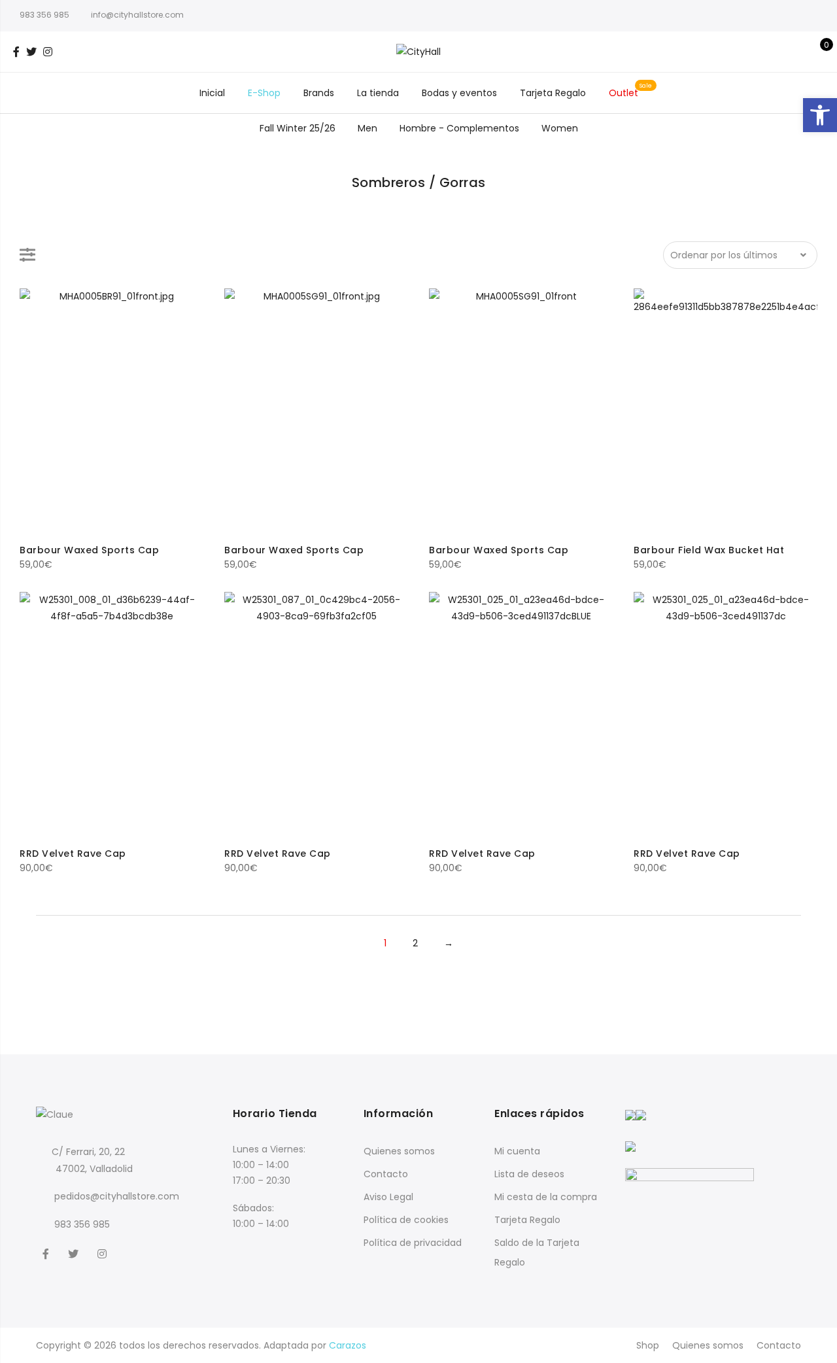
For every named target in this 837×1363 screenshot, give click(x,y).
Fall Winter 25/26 (297, 128)
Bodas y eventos (459, 92)
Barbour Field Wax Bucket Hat (709, 550)
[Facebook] (47, 1253)
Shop (647, 1345)
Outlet (623, 92)
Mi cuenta (517, 1151)
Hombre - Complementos (459, 128)
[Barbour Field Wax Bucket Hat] (725, 411)
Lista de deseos (529, 1174)
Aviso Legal (388, 1196)
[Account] (797, 51)
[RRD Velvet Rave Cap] (111, 714)
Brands (318, 92)
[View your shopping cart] (817, 51)
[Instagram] (103, 1253)
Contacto (386, 1174)
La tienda (378, 92)
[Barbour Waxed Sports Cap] (111, 411)
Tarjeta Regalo (553, 92)
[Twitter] (75, 1253)
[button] (820, 115)
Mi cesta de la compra (545, 1196)
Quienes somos (399, 1151)
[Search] (776, 51)
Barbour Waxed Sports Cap (89, 550)
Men (367, 128)
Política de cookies (406, 1219)
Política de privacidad (413, 1242)
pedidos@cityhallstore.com (116, 1196)
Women (559, 128)
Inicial (212, 92)
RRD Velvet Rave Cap (73, 853)
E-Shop (264, 92)
